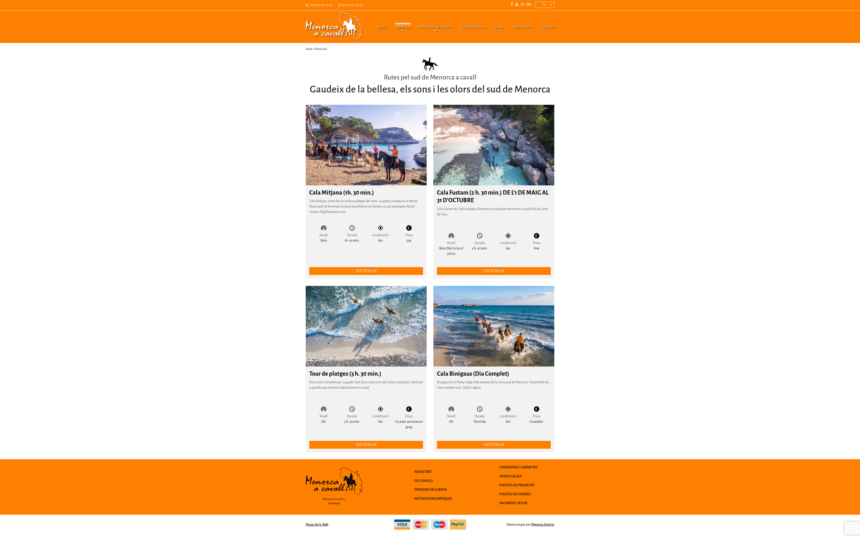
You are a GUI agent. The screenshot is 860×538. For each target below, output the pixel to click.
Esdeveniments (473, 27)
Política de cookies (515, 494)
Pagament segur (513, 503)
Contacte (547, 27)
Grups (499, 27)
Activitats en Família (436, 27)
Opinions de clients (430, 489)
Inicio (381, 27)
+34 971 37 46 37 (351, 5)
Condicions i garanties (518, 467)
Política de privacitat (517, 485)
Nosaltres (423, 472)
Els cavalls (423, 480)
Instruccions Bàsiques (433, 498)
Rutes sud (403, 27)
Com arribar (522, 27)
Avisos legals (510, 476)
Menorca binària (542, 524)
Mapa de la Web (317, 524)
